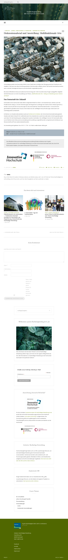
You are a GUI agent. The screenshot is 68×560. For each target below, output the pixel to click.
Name (5, 265)
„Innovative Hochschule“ (31, 416)
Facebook (16, 544)
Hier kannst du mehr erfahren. (31, 481)
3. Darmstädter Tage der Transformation (31, 213)
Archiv (7, 30)
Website (5, 275)
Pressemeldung (20, 501)
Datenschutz (17, 548)
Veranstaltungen (39, 30)
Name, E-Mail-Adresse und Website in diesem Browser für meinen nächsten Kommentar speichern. (29, 287)
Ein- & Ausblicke (20, 496)
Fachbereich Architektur (35, 114)
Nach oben (59, 557)
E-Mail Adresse (20, 374)
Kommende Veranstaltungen (24, 508)
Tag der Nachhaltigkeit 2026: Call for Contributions (34, 523)
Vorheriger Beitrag (12, 232)
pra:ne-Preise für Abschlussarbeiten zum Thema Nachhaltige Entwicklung (54, 215)
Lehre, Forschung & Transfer (21, 30)
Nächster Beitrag (57, 232)
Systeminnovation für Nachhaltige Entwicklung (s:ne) (39, 412)
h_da (9, 557)
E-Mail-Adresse (7, 270)
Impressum (17, 551)
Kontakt (16, 546)
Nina (14, 167)
